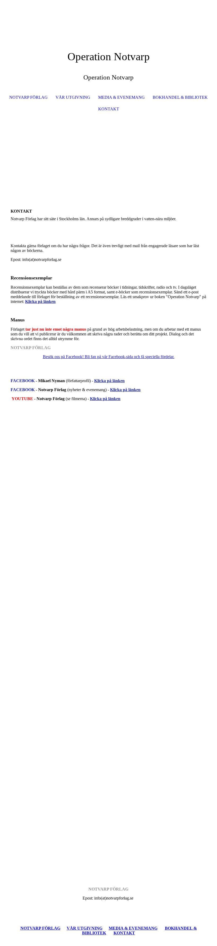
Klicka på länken (109, 380)
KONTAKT (108, 109)
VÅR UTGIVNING (73, 97)
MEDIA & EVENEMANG (121, 97)
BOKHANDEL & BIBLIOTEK (180, 97)
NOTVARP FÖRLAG (28, 97)
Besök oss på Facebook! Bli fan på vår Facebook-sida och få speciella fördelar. (108, 356)
